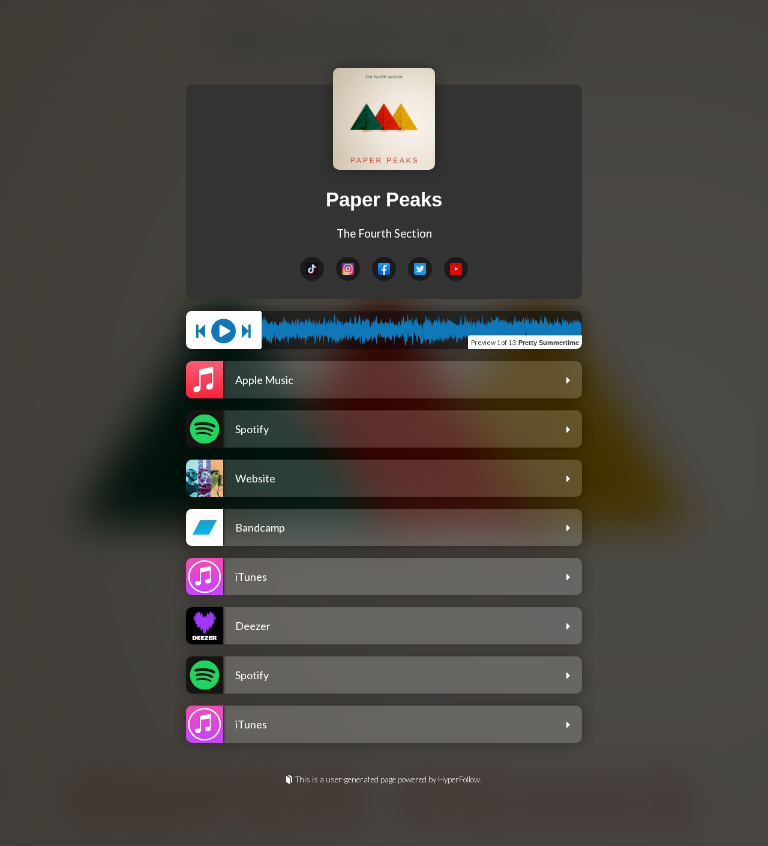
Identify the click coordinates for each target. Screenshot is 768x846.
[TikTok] (312, 269)
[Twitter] (420, 269)
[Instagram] (348, 269)
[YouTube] (456, 269)
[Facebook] (384, 269)
